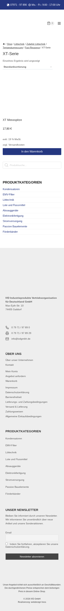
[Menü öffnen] (59, 23)
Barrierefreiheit (13, 397)
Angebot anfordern (15, 376)
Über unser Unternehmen (19, 360)
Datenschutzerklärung (17, 392)
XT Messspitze (12, 120)
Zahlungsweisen (14, 411)
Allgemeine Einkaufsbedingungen (23, 416)
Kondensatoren (11, 189)
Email (8, 532)
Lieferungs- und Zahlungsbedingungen (26, 402)
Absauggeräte (10, 210)
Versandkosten (17, 145)
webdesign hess (38, 602)
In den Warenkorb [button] (32, 151)
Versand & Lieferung (16, 406)
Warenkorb (11, 381)
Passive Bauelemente (15, 226)
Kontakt (9, 364)
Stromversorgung (12, 221)
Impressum (11, 387)
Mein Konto (11, 371)
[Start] (4, 44)
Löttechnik (8, 199)
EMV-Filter (9, 194)
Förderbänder (10, 231)
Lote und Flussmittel (14, 205)
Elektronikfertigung (13, 215)
